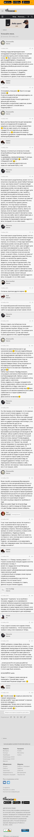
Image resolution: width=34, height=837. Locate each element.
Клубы (19, 751)
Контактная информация (11, 792)
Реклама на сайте (9, 789)
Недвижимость (8, 772)
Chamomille (5, 36)
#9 (32, 321)
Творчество (21, 774)
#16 (32, 622)
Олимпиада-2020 (8, 759)
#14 (32, 556)
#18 (32, 692)
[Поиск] (32, 16)
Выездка (6, 751)
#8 (32, 302)
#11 (32, 407)
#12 (32, 478)
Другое (5, 761)
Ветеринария (21, 772)
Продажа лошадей (9, 774)
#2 (32, 87)
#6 (32, 232)
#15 (32, 595)
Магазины (20, 753)
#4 (32, 147)
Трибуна (20, 768)
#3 (32, 118)
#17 (32, 641)
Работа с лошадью (23, 766)
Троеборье (6, 755)
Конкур (5, 753)
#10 (32, 345)
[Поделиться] (30, 48)
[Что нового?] (28, 16)
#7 (32, 288)
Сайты (19, 755)
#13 (32, 519)
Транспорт (6, 770)
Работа (5, 768)
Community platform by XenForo (17, 744)
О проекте (6, 787)
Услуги (5, 766)
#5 (32, 176)
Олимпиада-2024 (8, 757)
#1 (32, 48)
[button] (2, 16)
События (20, 770)
